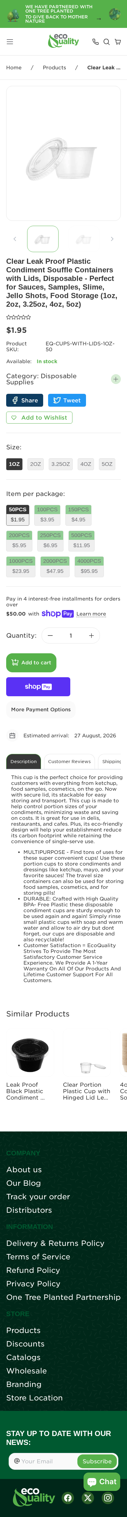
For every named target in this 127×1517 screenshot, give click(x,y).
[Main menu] (9, 41)
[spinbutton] (71, 635)
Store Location (34, 1398)
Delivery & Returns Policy (55, 1243)
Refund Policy (33, 1270)
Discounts (25, 1344)
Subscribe (97, 1461)
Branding (24, 1384)
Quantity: (21, 635)
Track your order (38, 1196)
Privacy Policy (33, 1284)
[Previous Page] (15, 239)
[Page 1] (43, 239)
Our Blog (23, 1183)
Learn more (91, 614)
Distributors (29, 1210)
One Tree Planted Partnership (63, 1297)
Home (14, 68)
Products (54, 68)
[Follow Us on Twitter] (88, 1498)
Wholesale (26, 1371)
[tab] (42, 239)
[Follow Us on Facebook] (68, 1498)
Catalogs (23, 1357)
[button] (116, 379)
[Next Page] (112, 239)
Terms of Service (38, 1257)
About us (24, 1169)
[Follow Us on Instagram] (108, 1498)
